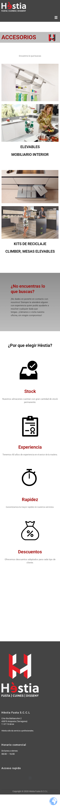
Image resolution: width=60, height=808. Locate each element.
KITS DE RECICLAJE (30, 244)
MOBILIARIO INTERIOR (30, 154)
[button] (56, 17)
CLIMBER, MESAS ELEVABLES (30, 251)
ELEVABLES (30, 147)
